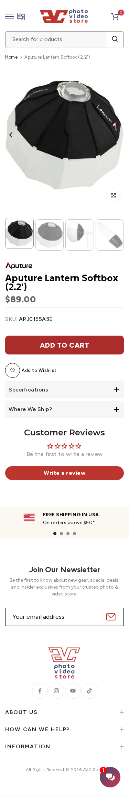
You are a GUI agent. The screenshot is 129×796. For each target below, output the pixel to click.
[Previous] (15, 135)
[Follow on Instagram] (56, 691)
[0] (115, 16)
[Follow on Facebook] (40, 691)
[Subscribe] (109, 617)
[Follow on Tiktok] (89, 691)
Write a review (64, 473)
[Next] (113, 135)
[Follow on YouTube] (73, 691)
